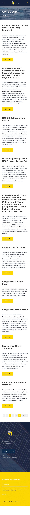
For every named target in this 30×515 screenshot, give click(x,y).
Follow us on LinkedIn (9, 451)
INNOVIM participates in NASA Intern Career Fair (15, 160)
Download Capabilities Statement (12, 501)
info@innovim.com (6, 447)
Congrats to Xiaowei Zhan (12, 283)
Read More (8, 59)
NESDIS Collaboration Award (13, 119)
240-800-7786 (5, 445)
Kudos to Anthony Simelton (11, 347)
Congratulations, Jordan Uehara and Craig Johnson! (15, 27)
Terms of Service (10, 490)
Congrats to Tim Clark (13, 247)
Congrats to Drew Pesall (15, 310)
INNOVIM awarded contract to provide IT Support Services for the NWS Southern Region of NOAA (13, 73)
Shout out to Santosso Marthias (14, 383)
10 (23, 415)
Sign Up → (5, 494)
